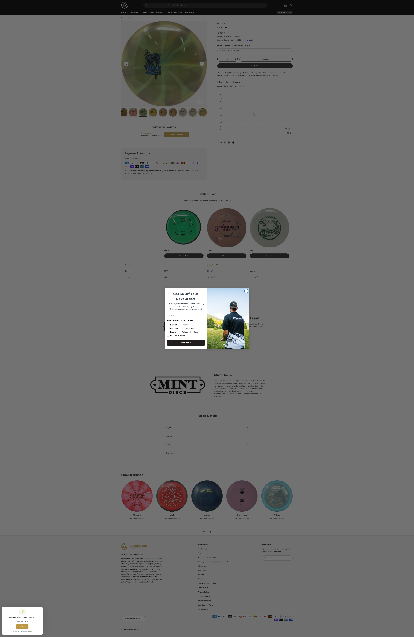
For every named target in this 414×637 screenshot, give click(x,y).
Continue (186, 342)
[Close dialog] (246, 291)
